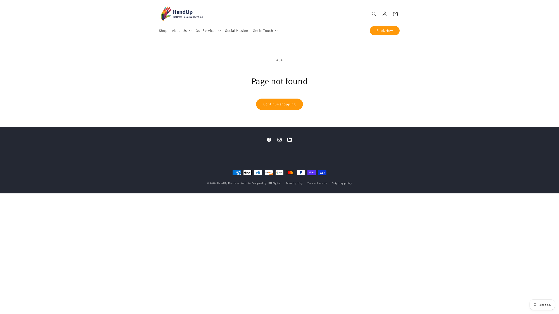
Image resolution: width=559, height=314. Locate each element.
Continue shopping (279, 104)
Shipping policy (342, 183)
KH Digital (274, 183)
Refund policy (294, 183)
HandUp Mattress (228, 183)
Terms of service (317, 183)
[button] (181, 30)
